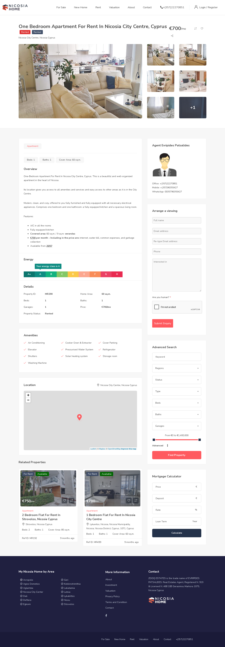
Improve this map (128, 449)
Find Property (176, 455)
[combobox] (176, 368)
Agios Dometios (31, 583)
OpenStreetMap (114, 448)
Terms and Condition (116, 602)
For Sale (61, 7)
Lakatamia (69, 588)
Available (42, 474)
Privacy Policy (112, 596)
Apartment (32, 146)
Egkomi (27, 604)
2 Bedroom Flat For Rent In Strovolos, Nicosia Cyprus (41, 517)
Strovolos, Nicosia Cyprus (39, 524)
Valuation (114, 7)
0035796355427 (173, 191)
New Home (80, 7)
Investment (111, 585)
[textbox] (176, 368)
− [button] (28, 400)
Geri (65, 579)
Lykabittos (69, 596)
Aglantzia (28, 588)
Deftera (27, 600)
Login (202, 7)
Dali (25, 596)
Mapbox (102, 448)
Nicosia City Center (33, 592)
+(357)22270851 (173, 7)
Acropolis (28, 579)
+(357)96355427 (169, 187)
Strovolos (69, 604)
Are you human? (161, 297)
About (131, 7)
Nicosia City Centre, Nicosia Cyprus (37, 37)
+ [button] (28, 395)
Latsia (67, 592)
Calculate (176, 532)
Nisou (67, 600)
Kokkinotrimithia (72, 583)
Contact (147, 7)
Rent (98, 7)
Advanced (158, 445)
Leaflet (93, 448)
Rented (25, 32)
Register (213, 7)
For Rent (28, 474)
